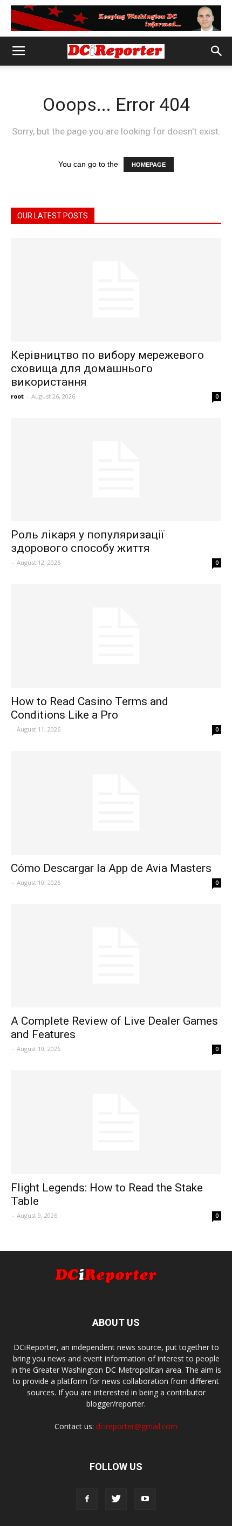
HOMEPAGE (149, 164)
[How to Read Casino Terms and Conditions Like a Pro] (116, 636)
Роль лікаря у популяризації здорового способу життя (87, 541)
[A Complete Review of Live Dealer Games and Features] (116, 956)
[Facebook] (87, 1499)
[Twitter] (116, 1499)
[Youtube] (145, 1499)
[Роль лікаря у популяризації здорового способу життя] (116, 470)
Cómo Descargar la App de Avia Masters (111, 868)
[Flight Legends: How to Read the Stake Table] (116, 1122)
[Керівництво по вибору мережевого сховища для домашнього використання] (116, 290)
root (17, 396)
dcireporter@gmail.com (137, 1426)
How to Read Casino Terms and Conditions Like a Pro (89, 708)
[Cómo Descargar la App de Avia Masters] (116, 803)
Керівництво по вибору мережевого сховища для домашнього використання (107, 368)
